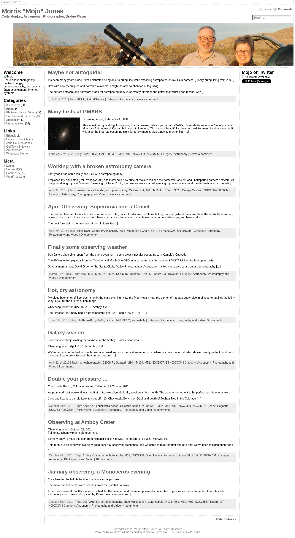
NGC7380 (138, 455)
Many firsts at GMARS (75, 111)
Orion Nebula (154, 455)
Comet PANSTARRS (105, 230)
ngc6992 (99, 320)
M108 (168, 501)
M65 (148, 190)
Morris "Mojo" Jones (32, 11)
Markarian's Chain (138, 230)
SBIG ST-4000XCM (216, 190)
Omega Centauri (192, 190)
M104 (130, 362)
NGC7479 (209, 406)
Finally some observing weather (87, 247)
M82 (128, 154)
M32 (160, 406)
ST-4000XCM (174, 362)
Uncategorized (15, 123)
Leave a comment (146, 99)
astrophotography (116, 190)
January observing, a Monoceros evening (99, 472)
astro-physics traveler (90, 190)
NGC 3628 (173, 190)
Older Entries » (226, 519)
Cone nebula (155, 501)
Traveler (173, 273)
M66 (156, 190)
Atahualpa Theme (140, 532)
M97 (190, 501)
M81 (121, 154)
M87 (163, 190)
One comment (89, 234)
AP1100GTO (92, 154)
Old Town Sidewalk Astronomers (18, 148)
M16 (82, 320)
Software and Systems (20, 116)
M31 (153, 406)
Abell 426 (88, 406)
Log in (10, 165)
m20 (89, 320)
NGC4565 (153, 154)
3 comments (215, 320)
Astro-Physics (95, 99)
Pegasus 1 (224, 406)
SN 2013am (184, 230)
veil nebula (138, 320)
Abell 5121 (83, 230)
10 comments (104, 459)
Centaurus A (136, 190)
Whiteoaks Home (17, 153)
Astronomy (13, 105)
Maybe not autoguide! (75, 72)
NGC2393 (139, 154)
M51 (114, 154)
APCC (81, 99)
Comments (285, 9)
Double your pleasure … (78, 379)
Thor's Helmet (83, 409)
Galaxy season (66, 332)
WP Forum (194, 532)
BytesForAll (161, 532)
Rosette (135, 273)
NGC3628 (108, 273)
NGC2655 (201, 501)
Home (6, 2)
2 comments (66, 366)
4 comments (131, 505)
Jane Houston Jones (19, 143)
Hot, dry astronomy (71, 290)
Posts (267, 9)
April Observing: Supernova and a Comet (99, 206)
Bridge (10, 108)
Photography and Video (20, 112)
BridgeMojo (13, 135)
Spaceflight (13, 119)
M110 (145, 406)
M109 (139, 362)
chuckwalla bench (107, 406)
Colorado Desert (130, 406)
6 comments (162, 409)
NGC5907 (122, 273)
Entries (14, 169)
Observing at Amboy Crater (81, 422)
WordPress (116, 532)
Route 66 (184, 455)
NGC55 (197, 406)
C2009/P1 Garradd (114, 362)
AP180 (105, 154)
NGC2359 (185, 406)
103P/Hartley (91, 501)
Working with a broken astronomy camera (99, 166)
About (17, 2)
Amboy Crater (91, 455)
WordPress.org (15, 176)
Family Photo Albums (19, 139)
